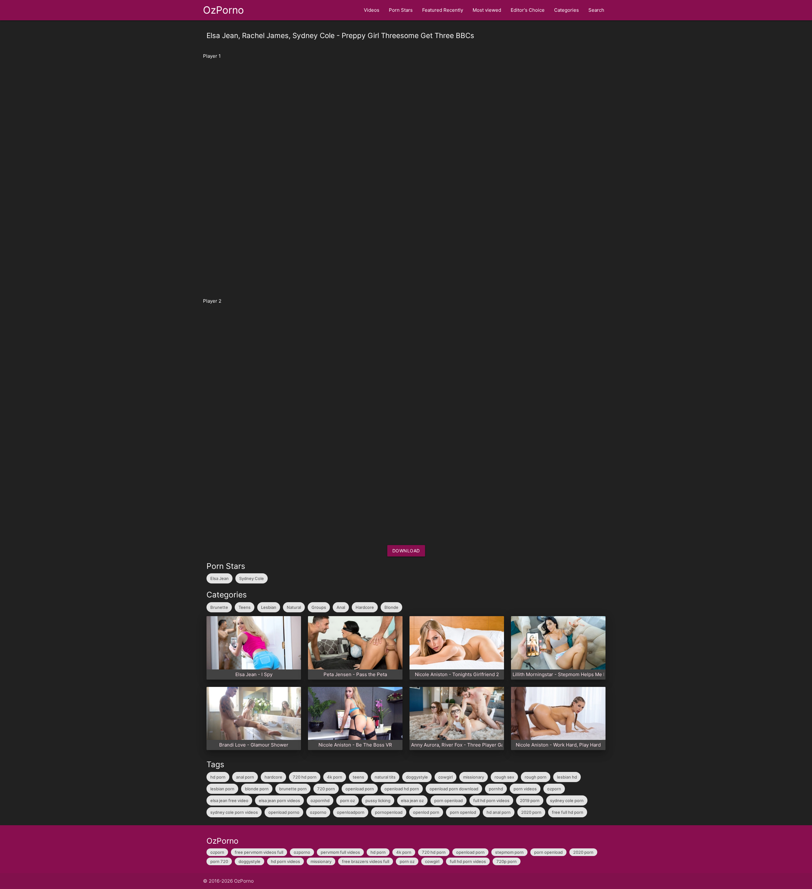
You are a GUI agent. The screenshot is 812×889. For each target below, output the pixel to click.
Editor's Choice (528, 10)
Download (406, 550)
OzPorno (223, 10)
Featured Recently (442, 10)
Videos (371, 10)
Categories (566, 10)
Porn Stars (401, 10)
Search (596, 10)
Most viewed (487, 10)
